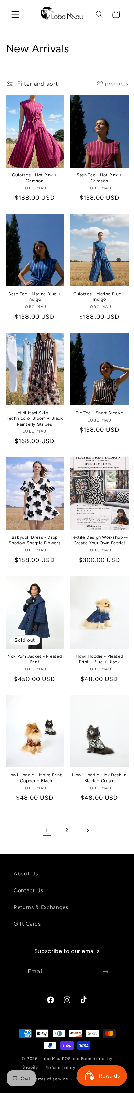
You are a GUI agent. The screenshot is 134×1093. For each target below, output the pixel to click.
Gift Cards (27, 923)
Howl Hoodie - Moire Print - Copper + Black (34, 777)
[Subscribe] (105, 972)
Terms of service (50, 1078)
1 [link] (46, 830)
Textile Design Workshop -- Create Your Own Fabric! (99, 540)
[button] (15, 14)
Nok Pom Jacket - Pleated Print (34, 659)
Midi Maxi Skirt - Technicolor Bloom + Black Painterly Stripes (35, 418)
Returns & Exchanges (41, 907)
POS (66, 1058)
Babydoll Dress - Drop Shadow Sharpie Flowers (34, 540)
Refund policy (60, 1067)
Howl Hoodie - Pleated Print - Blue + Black (99, 659)
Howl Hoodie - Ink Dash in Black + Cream (99, 777)
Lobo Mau (50, 1058)
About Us (26, 873)
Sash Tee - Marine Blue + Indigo (34, 296)
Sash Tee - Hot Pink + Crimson (99, 177)
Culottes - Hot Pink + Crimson (34, 177)
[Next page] (87, 830)
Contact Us (28, 890)
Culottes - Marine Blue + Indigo (99, 296)
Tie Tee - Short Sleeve (99, 412)
